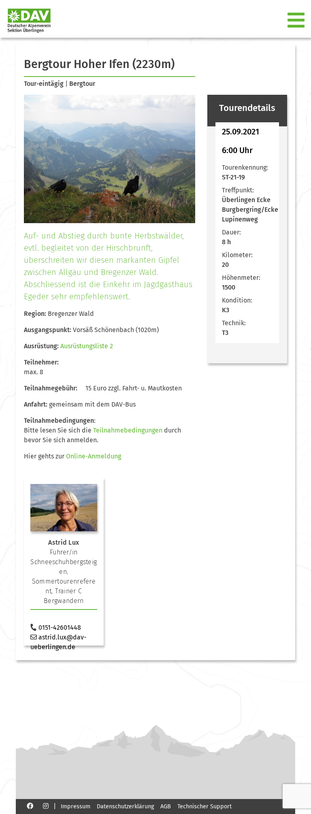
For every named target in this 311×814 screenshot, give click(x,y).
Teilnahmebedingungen (127, 430)
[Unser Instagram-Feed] (45, 806)
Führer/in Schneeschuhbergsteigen (63, 561)
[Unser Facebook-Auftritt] (30, 806)
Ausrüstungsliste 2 (86, 346)
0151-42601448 (59, 627)
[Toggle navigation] (297, 20)
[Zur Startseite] (26, 20)
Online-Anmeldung (93, 456)
